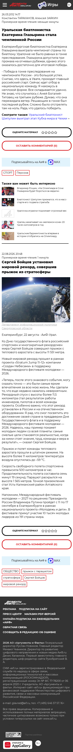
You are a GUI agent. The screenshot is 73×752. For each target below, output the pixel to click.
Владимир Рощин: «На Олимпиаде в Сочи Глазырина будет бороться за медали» (40, 189)
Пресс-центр (12, 614)
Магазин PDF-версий (40, 614)
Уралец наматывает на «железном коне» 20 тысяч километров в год (41, 223)
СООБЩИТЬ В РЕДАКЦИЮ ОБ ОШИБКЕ (29, 632)
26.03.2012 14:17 (11, 14)
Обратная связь (15, 627)
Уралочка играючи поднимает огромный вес (42, 210)
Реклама (9, 609)
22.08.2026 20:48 (12, 253)
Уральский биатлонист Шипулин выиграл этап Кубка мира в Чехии (34, 116)
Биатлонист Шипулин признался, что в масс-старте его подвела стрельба (42, 201)
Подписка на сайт (33, 609)
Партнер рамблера (33, 735)
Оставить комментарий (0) (36, 145)
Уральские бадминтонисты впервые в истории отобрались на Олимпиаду (38, 234)
